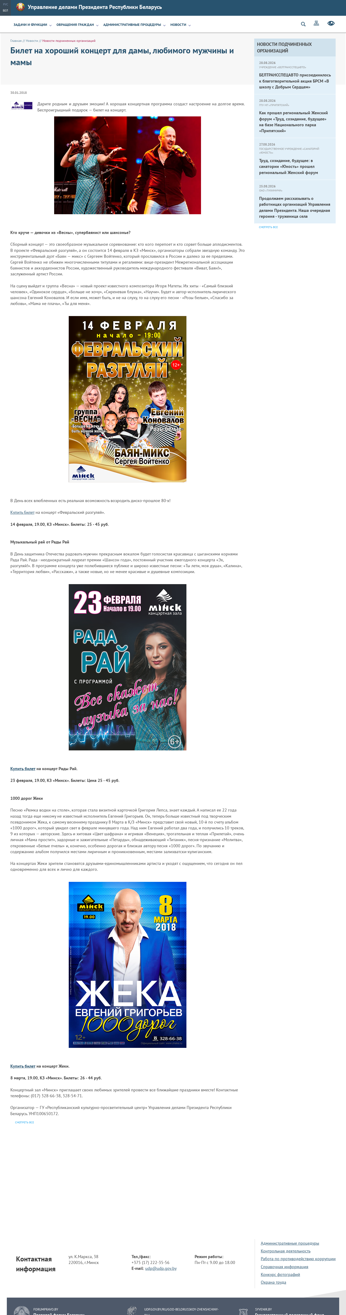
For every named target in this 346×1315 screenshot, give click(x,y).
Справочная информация (284, 1266)
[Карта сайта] (316, 24)
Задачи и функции (30, 25)
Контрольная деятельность (285, 1251)
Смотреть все (268, 227)
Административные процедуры (132, 25)
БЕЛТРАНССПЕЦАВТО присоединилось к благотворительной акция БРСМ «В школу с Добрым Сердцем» (295, 80)
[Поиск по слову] (305, 24)
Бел (5, 10)
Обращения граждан (75, 25)
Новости (178, 25)
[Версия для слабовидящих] (331, 24)
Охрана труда (273, 1282)
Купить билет (22, 512)
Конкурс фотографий (280, 1274)
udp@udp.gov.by (161, 1268)
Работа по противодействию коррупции (298, 1258)
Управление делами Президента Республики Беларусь (95, 7)
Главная (16, 41)
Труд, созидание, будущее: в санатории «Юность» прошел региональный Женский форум (288, 166)
